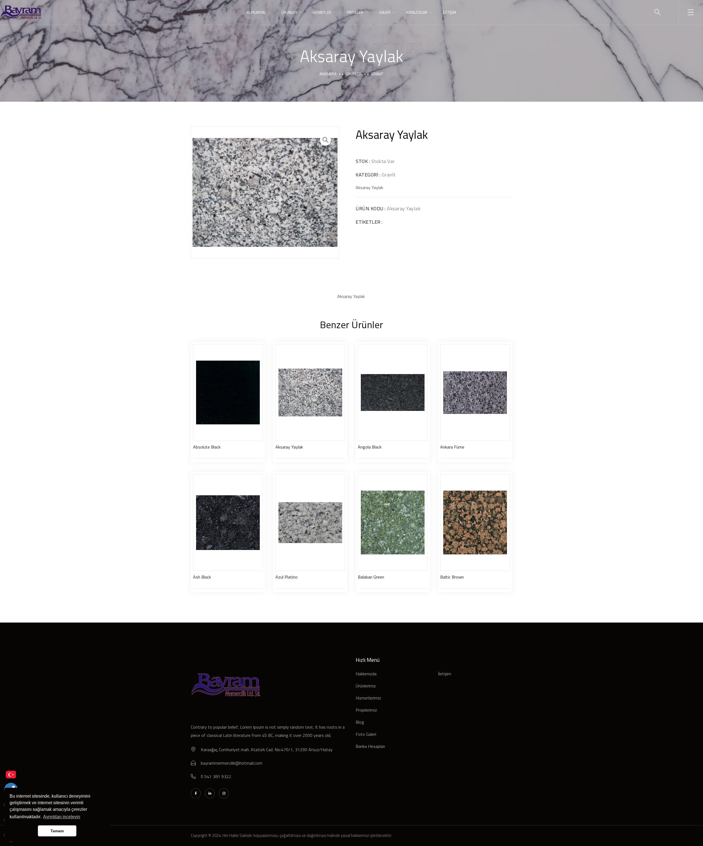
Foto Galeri (366, 734)
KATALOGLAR (416, 12)
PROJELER (355, 12)
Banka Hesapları (370, 746)
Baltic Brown (452, 577)
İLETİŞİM (449, 12)
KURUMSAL (256, 12)
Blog (360, 722)
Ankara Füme (452, 447)
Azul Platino (286, 577)
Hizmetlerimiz (368, 698)
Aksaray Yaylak (289, 447)
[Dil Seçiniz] (11, 774)
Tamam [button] (57, 831)
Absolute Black (207, 447)
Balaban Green (371, 577)
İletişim (444, 673)
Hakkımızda (366, 673)
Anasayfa (327, 74)
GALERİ (384, 12)
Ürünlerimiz (366, 685)
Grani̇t (377, 74)
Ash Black (202, 577)
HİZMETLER (322, 12)
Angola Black (369, 447)
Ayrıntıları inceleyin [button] (61, 816)
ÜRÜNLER (289, 12)
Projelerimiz (366, 710)
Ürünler (354, 74)
